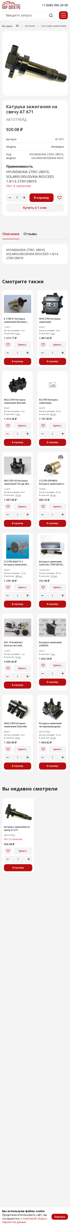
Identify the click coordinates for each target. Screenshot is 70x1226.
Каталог (30, 26)
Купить (22, 344)
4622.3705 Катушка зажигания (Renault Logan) (14, 401)
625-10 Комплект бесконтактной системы (13, 644)
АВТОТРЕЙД (16, 119)
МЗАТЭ (42, 327)
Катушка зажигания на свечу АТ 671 (17, 828)
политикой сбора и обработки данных (24, 1220)
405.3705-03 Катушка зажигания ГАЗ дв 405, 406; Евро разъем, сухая (17, 482)
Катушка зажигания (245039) (50, 644)
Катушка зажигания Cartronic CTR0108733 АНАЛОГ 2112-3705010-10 (52, 563)
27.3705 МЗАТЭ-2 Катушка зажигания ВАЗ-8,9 (15, 563)
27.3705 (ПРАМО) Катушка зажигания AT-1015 (52, 482)
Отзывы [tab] (30, 234)
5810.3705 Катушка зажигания (49, 320)
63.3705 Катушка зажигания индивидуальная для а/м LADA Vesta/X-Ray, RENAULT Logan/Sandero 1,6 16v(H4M (52, 401)
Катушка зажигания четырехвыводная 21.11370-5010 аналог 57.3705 (51, 725)
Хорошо (59, 1216)
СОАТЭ (7, 327)
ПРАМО (42, 489)
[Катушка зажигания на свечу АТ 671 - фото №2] (35, 63)
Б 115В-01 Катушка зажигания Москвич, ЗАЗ (15, 320)
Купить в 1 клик (35, 208)
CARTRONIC (44, 570)
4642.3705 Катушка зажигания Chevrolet (15, 725)
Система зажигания (53, 26)
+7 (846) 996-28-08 (55, 5)
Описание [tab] (10, 234)
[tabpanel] (35, 254)
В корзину (41, 198)
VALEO (42, 651)
